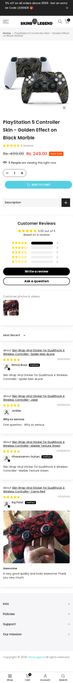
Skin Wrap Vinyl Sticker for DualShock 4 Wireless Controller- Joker (34, 398)
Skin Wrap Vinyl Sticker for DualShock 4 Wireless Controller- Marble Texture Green (34, 444)
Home (7, 33)
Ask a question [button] (36, 281)
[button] (11, 146)
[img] (11, 360)
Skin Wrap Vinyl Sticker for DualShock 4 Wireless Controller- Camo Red (34, 490)
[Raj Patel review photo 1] (36, 536)
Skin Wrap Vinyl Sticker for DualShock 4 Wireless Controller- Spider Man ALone (34, 352)
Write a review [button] (36, 271)
